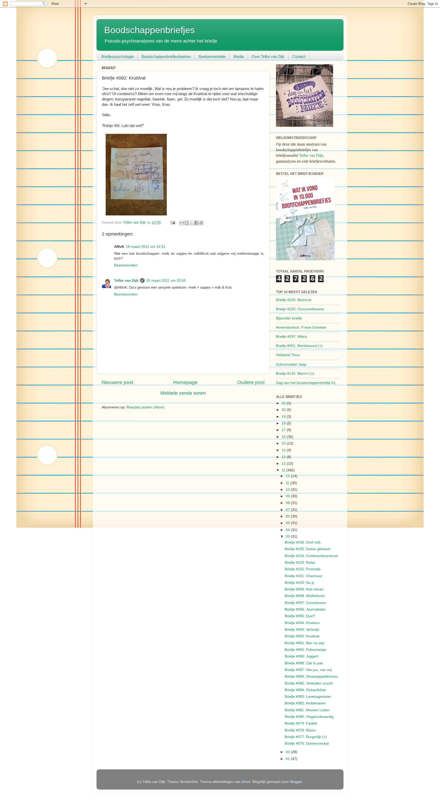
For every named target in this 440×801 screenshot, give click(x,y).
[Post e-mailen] (172, 222)
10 (288, 490)
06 (288, 516)
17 (284, 430)
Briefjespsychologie (117, 56)
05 (288, 523)
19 (284, 417)
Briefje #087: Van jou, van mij (308, 670)
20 (284, 410)
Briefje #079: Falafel (301, 723)
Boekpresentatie (212, 56)
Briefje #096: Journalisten (305, 609)
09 (288, 496)
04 (288, 530)
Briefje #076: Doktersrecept (307, 743)
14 (284, 450)
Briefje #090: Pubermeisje (305, 650)
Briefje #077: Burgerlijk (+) (306, 737)
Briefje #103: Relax (300, 562)
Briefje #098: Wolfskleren (305, 596)
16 (284, 437)
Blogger (296, 782)
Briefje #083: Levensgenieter (308, 697)
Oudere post (251, 382)
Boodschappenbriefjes (149, 30)
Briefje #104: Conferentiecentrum (311, 556)
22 (284, 403)
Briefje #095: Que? (300, 616)
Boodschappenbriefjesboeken (166, 56)
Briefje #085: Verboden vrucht (309, 683)
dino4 (245, 782)
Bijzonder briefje (289, 318)
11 (284, 470)
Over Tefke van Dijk (268, 56)
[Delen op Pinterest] (201, 222)
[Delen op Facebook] (196, 222)
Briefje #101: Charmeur (303, 576)
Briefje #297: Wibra (291, 337)
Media (238, 56)
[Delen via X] (191, 222)
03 (288, 536)
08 (288, 503)
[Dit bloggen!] (186, 222)
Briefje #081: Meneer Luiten (307, 710)
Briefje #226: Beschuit (293, 300)
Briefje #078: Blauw (300, 730)
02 (288, 752)
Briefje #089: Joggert (301, 656)
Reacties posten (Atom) (145, 407)
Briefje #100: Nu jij (299, 583)
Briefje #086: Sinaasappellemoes (311, 676)
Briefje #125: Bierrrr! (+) (295, 374)
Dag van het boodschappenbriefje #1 (306, 383)
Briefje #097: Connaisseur (305, 603)
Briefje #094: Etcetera (302, 623)
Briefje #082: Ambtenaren (305, 703)
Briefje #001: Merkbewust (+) (299, 346)
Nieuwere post (117, 382)
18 (284, 423)
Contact (298, 56)
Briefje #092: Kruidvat (302, 636)
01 (288, 759)
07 (288, 510)
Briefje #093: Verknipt (302, 629)
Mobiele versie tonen (183, 393)
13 (284, 457)
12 (284, 464)
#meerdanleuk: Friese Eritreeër (301, 327)
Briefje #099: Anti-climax (304, 589)
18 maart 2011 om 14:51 (146, 247)
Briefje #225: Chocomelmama (300, 309)
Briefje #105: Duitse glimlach (308, 549)
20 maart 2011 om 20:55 (166, 280)
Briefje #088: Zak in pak (304, 663)
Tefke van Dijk (126, 280)
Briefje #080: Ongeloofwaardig (309, 717)
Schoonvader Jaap (291, 364)
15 (284, 443)
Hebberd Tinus (288, 355)
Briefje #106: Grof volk (303, 542)
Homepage (185, 382)
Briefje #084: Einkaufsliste (305, 690)
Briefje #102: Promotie (303, 569)
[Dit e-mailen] (181, 222)
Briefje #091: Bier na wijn (305, 643)
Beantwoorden (126, 265)
